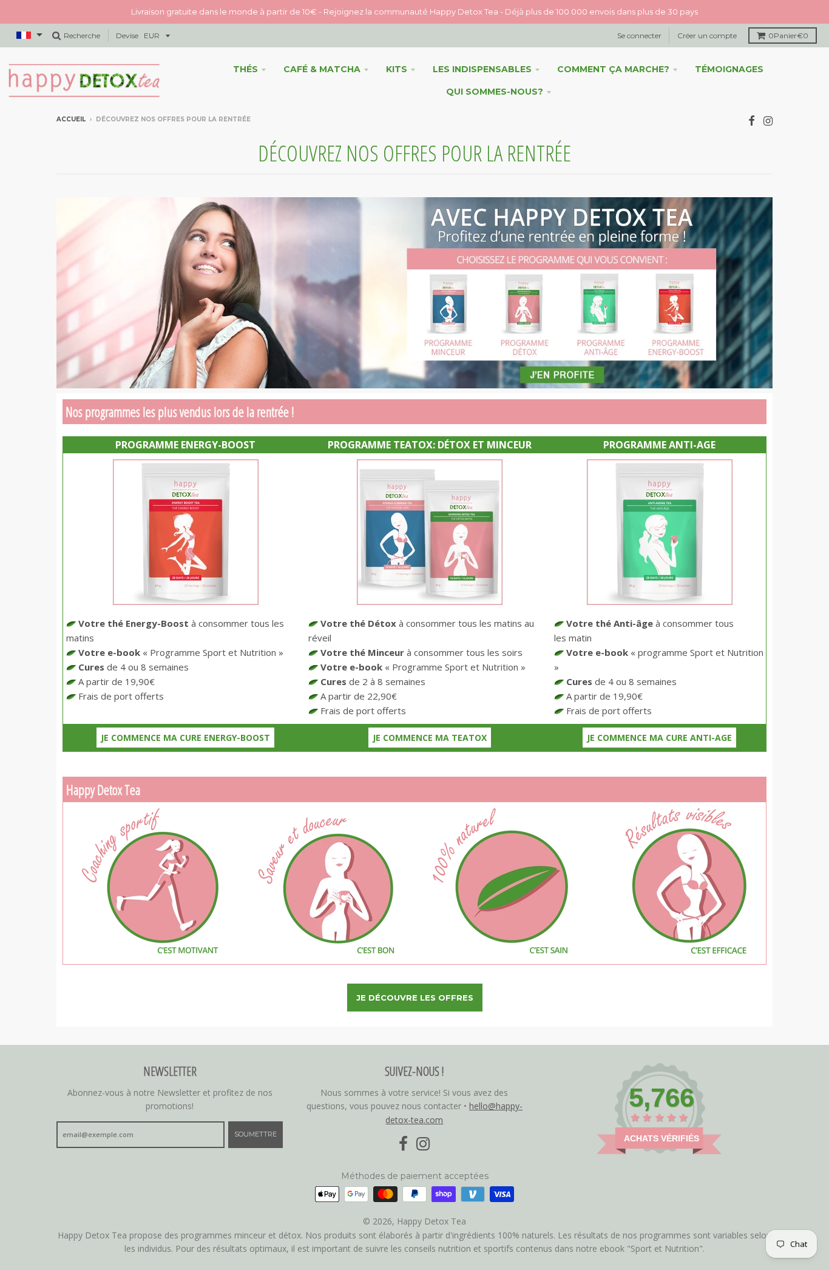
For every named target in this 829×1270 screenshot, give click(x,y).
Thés (245, 69)
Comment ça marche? (613, 69)
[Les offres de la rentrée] (414, 384)
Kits (396, 69)
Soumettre (255, 1134)
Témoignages (729, 69)
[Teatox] (429, 601)
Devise (127, 35)
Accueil (71, 119)
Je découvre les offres (414, 997)
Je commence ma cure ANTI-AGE (659, 737)
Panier (788, 35)
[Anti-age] (660, 601)
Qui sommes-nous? (494, 91)
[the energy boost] (186, 601)
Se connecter (639, 35)
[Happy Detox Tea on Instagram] (768, 120)
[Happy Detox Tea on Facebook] (751, 120)
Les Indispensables (482, 69)
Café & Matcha (321, 69)
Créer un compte (707, 35)
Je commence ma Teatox (430, 737)
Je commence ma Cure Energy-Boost (185, 737)
